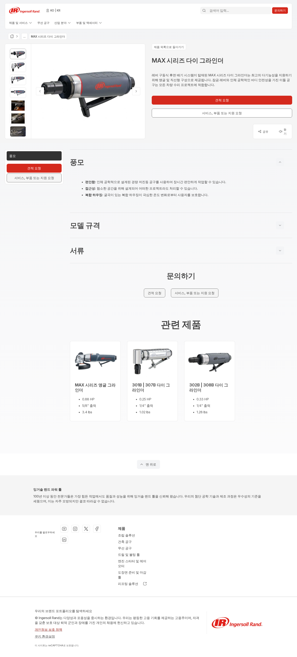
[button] (181, 162)
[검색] (204, 10)
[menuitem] (21, 23)
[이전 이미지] (40, 91)
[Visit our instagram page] (75, 529)
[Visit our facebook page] (97, 529)
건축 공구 (125, 542)
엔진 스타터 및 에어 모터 (132, 563)
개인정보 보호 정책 (48, 630)
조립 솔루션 (126, 535)
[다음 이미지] (136, 91)
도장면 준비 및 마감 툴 (132, 574)
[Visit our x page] (86, 529)
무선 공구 (125, 548)
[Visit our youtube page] (64, 529)
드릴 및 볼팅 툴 (129, 555)
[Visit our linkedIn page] (64, 540)
